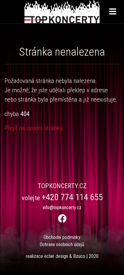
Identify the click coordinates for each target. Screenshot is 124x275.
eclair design (56, 256)
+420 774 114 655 (72, 197)
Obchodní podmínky (62, 237)
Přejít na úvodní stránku (34, 128)
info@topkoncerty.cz (62, 207)
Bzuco (79, 256)
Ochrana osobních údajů (62, 244)
